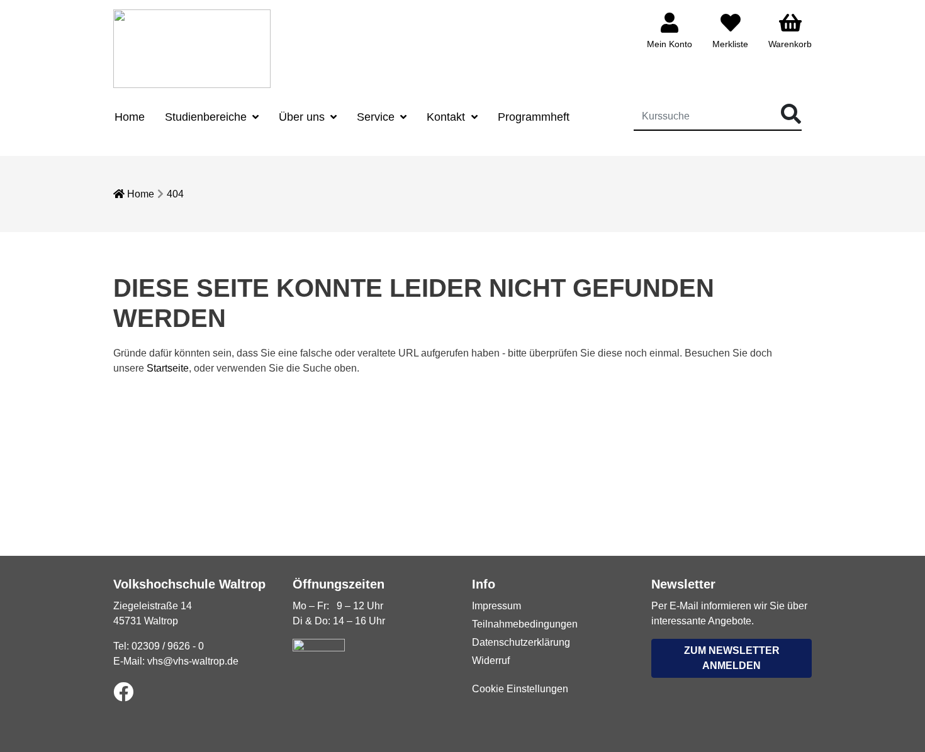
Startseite (168, 368)
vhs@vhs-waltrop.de (192, 661)
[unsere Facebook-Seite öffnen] (123, 693)
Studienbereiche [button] (207, 117)
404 (175, 194)
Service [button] (377, 117)
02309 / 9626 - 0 (168, 646)
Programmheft (533, 117)
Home (130, 117)
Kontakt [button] (447, 117)
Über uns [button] (303, 117)
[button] (731, 658)
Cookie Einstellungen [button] (520, 688)
